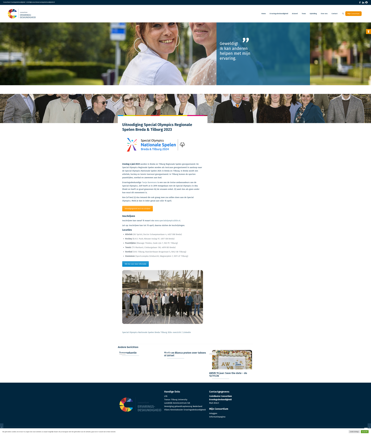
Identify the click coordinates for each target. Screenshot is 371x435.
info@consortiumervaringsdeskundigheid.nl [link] (41, 2)
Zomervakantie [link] (128, 352)
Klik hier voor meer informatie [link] (135, 264)
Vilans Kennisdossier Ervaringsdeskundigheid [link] (185, 409)
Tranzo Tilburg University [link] (175, 399)
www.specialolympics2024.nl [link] (167, 220)
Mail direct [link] (214, 403)
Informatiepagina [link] (217, 416)
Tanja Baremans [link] (149, 182)
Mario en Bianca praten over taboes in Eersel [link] (185, 354)
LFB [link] (165, 396)
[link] (368, 31)
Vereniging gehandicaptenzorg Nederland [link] (183, 406)
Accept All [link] (364, 431)
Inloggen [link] (213, 413)
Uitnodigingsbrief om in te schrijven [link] (137, 209)
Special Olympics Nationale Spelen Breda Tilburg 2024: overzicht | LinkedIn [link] (156, 332)
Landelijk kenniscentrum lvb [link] (177, 403)
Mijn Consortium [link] (353, 14)
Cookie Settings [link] (354, 431)
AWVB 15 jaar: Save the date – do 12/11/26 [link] (228, 374)
